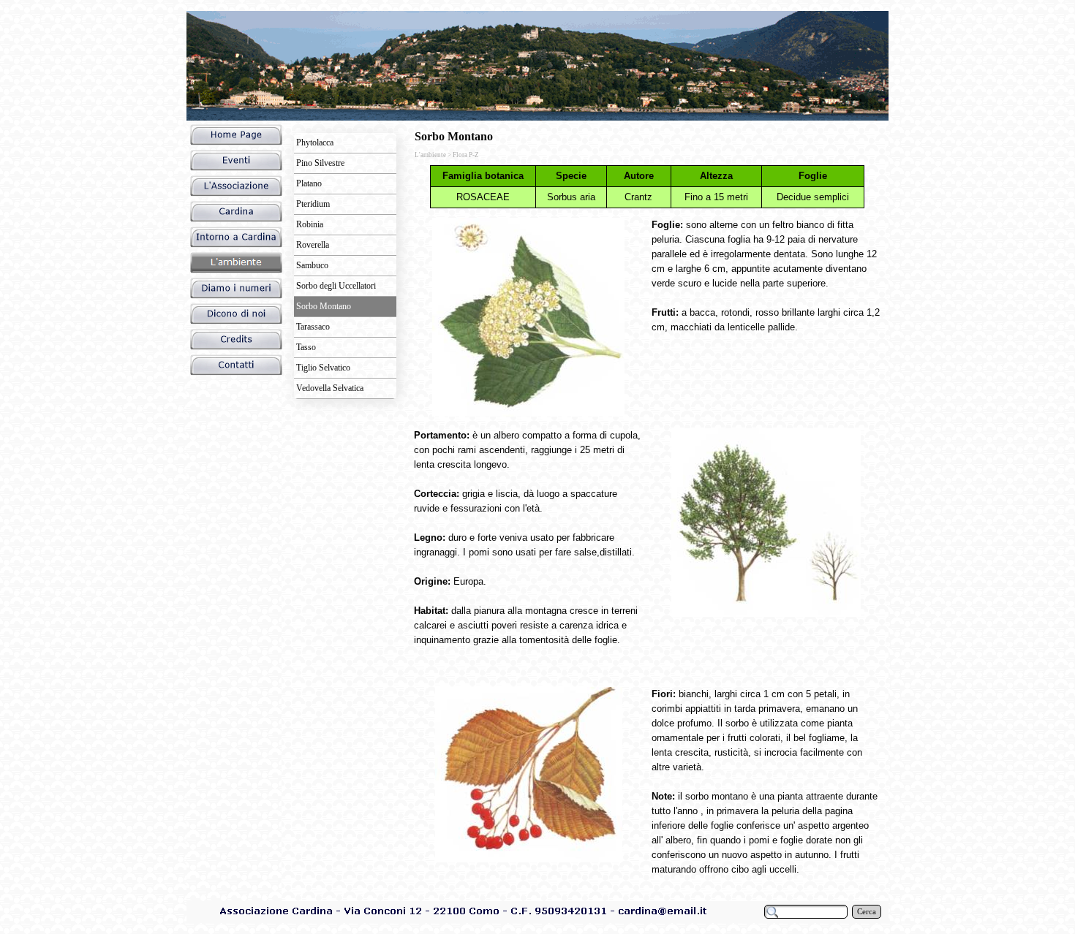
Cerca (866, 912)
